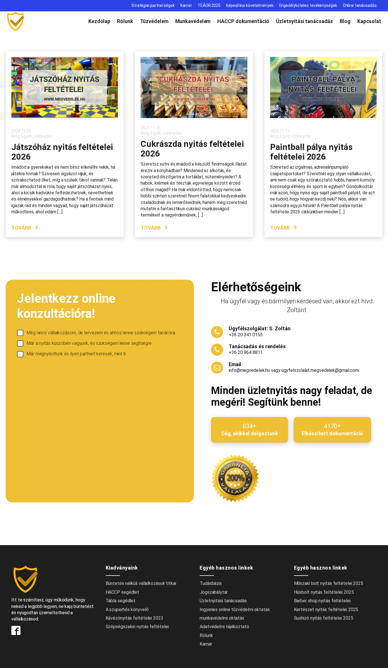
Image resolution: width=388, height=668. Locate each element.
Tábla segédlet (121, 600)
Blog (345, 21)
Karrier (186, 5)
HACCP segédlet (122, 592)
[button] (25, 227)
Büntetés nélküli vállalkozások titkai (141, 583)
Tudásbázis (211, 583)
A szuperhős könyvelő (127, 609)
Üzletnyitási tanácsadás (304, 21)
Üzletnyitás (43, 136)
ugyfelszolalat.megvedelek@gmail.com (320, 370)
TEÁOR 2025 (209, 5)
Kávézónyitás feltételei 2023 (134, 618)
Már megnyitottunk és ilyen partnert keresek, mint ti (76, 353)
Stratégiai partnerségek (153, 5)
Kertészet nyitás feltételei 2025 (326, 609)
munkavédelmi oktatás (222, 618)
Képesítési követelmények (250, 5)
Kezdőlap (99, 21)
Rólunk (125, 21)
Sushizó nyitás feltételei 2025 (323, 618)
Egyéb (26, 136)
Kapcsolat (369, 21)
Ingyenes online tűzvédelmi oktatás (235, 609)
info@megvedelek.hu (249, 370)
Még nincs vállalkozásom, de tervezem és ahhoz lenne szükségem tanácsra (101, 332)
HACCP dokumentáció (243, 21)
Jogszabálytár (214, 592)
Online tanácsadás (360, 5)
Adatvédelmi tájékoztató (224, 626)
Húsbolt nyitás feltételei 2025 (324, 592)
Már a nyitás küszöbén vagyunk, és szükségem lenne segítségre (89, 343)
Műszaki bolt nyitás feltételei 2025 (329, 583)
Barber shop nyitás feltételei (322, 600)
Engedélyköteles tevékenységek (308, 5)
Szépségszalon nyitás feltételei (137, 626)
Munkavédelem (193, 21)
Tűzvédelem (154, 21)
